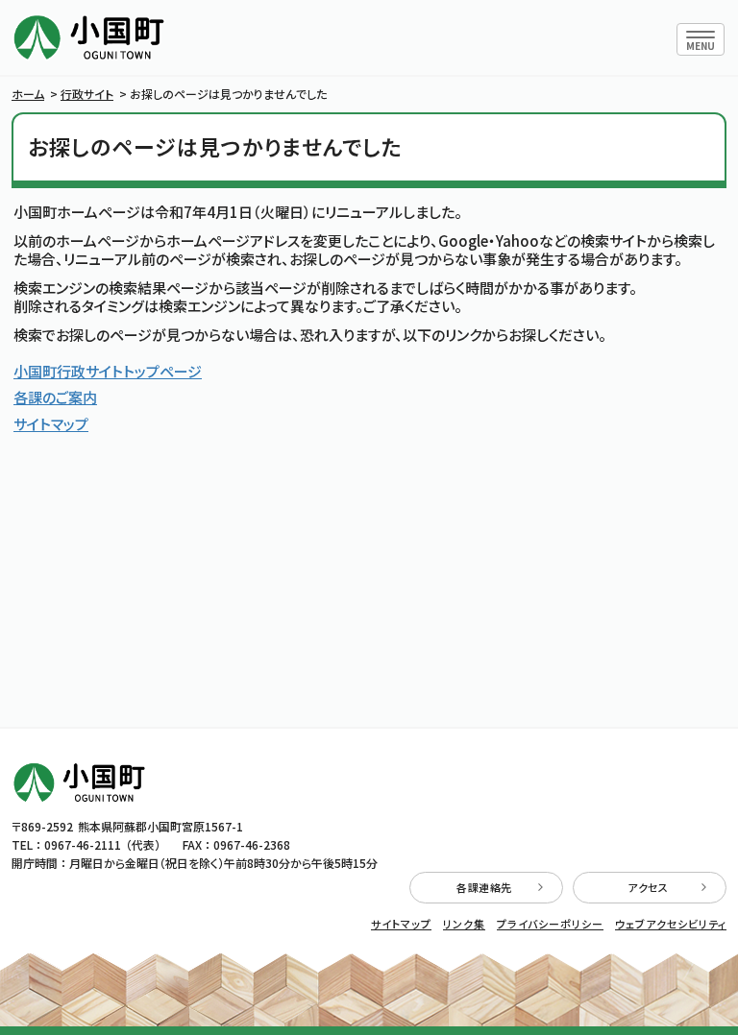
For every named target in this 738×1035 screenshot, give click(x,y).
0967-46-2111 (82, 844)
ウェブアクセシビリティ (670, 924)
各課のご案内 (55, 397)
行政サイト (87, 93)
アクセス (647, 887)
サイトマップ (50, 424)
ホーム (28, 93)
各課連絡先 (484, 887)
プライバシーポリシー (550, 924)
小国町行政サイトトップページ (107, 371)
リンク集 (464, 924)
